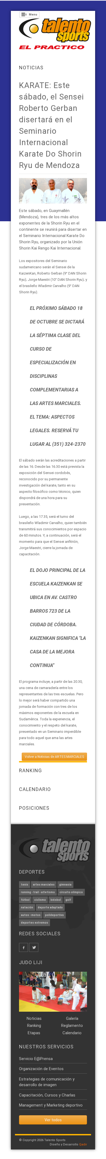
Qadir (83, 1144)
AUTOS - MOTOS (30, 915)
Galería (72, 1018)
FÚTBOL (25, 899)
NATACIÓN (27, 907)
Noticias (31, 67)
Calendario (72, 1032)
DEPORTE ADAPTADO (50, 907)
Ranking (34, 1025)
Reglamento (72, 1025)
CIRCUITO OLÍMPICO (71, 892)
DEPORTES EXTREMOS (34, 922)
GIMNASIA (65, 884)
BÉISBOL (56, 899)
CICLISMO (40, 899)
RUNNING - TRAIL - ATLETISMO (38, 892)
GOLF (68, 899)
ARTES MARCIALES (44, 884)
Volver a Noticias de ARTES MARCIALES (54, 757)
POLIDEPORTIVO (54, 915)
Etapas (34, 1032)
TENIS (24, 884)
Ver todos (53, 1120)
